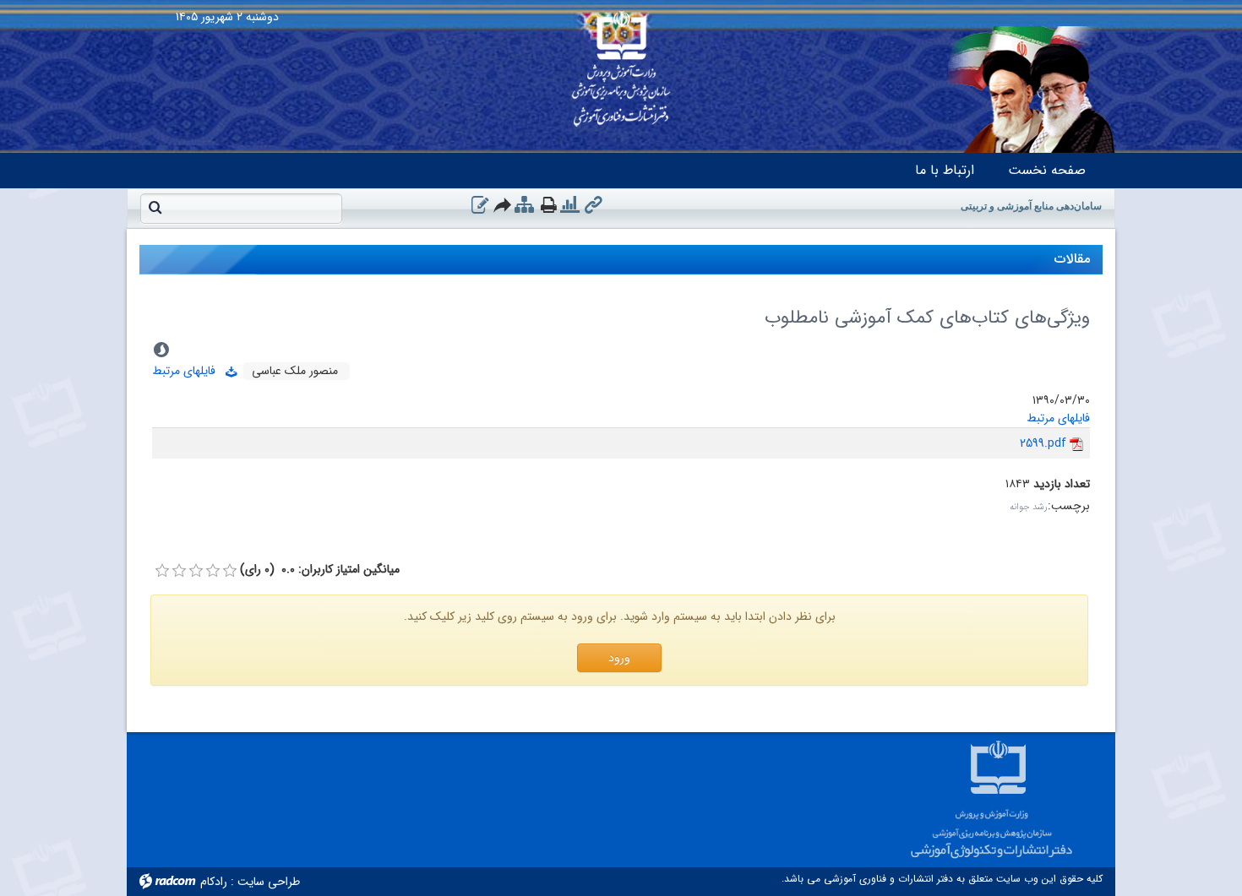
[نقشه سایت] (524, 205)
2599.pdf (1043, 443)
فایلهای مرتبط (189, 370)
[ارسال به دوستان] (503, 204)
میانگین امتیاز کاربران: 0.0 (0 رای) (320, 569)
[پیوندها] (593, 205)
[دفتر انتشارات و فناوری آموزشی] (621, 63)
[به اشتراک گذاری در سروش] (161, 349)
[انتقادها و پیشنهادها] (480, 205)
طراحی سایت (268, 881)
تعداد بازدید (1061, 484)
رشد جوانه (1029, 507)
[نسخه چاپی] (548, 204)
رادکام (213, 881)
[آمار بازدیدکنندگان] (569, 205)
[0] (162, 570)
